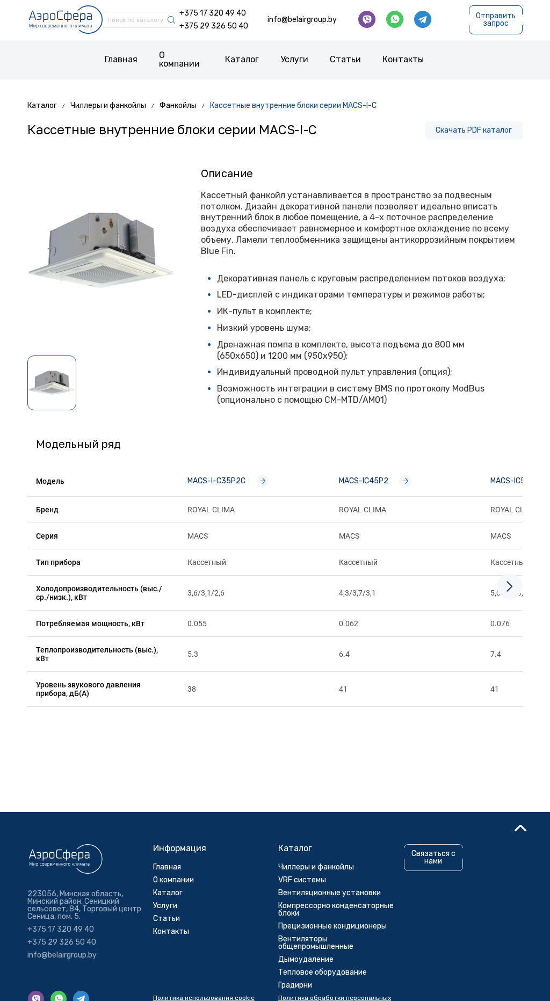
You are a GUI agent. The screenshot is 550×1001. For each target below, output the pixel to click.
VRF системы (302, 879)
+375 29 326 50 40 (213, 26)
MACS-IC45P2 (363, 480)
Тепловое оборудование (322, 972)
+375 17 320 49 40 (212, 13)
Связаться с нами (433, 857)
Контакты (403, 59)
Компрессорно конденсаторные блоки (336, 909)
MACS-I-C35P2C (216, 480)
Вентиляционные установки (329, 892)
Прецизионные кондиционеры (332, 926)
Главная (121, 59)
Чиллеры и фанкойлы (316, 867)
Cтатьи (345, 59)
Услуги (294, 59)
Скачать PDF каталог (474, 130)
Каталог (242, 59)
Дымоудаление (306, 959)
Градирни (295, 985)
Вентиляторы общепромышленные (315, 942)
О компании (179, 59)
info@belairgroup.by (302, 20)
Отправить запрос (496, 19)
